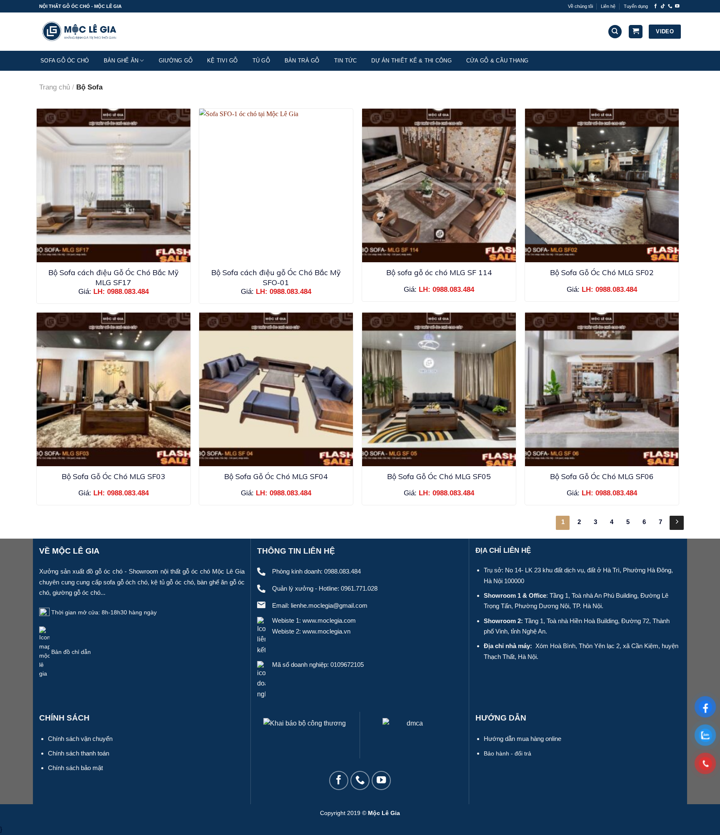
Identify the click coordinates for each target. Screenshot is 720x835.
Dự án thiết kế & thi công (411, 60)
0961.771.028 (359, 588)
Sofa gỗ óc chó (64, 60)
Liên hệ (608, 6)
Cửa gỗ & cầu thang (497, 60)
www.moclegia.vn (326, 631)
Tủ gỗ (261, 60)
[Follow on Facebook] (655, 6)
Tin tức (345, 60)
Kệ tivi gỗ (222, 60)
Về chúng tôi (580, 6)
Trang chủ (54, 87)
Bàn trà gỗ (302, 60)
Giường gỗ (175, 60)
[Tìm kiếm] (615, 32)
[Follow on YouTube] (677, 6)
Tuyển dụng (636, 6)
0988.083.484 (342, 571)
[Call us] (670, 6)
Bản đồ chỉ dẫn (71, 652)
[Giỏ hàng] (635, 32)
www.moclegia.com (329, 620)
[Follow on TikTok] (662, 6)
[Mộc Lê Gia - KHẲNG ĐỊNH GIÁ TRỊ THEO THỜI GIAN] (80, 31)
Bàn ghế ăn (121, 60)
